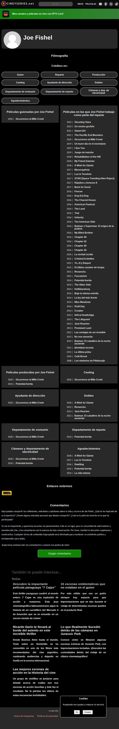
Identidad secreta (83, 347)
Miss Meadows (82, 302)
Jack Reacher (82, 323)
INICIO (80, 4)
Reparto (59, 75)
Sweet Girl (79, 131)
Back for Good (82, 187)
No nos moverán (83, 336)
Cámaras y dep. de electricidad (99, 91)
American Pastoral (84, 204)
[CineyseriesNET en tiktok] (116, 4)
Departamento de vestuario (20, 91)
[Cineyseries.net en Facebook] (106, 4)
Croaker (78, 310)
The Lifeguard (82, 319)
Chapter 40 (80, 237)
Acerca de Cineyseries (24, 716)
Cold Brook (80, 356)
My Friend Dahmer (84, 161)
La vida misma (82, 473)
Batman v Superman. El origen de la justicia (94, 227)
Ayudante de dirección (59, 82)
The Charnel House (85, 200)
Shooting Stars (82, 122)
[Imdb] (6, 493)
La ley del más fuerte (85, 297)
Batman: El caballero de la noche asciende (92, 342)
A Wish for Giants (83, 165)
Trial (76, 213)
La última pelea (82, 352)
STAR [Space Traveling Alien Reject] (94, 178)
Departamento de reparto (59, 91)
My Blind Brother (83, 232)
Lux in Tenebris (82, 174)
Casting (20, 82)
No (77, 712)
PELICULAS (90, 4)
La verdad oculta (83, 254)
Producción (98, 75)
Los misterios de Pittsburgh (89, 360)
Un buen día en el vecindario (90, 144)
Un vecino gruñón (84, 126)
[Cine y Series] (17, 5)
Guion (20, 75)
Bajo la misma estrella (86, 293)
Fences (78, 191)
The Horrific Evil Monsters (88, 135)
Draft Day (79, 306)
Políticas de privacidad (47, 716)
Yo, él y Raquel (82, 263)
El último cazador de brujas (89, 267)
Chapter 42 (80, 241)
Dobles (99, 82)
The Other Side (82, 284)
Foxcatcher (80, 276)
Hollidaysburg (82, 289)
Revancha (80, 271)
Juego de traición (84, 152)
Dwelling (79, 464)
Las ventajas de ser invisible (90, 332)
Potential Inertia (83, 280)
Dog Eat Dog (81, 196)
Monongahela (82, 170)
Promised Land (82, 328)
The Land (79, 209)
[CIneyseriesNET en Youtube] (100, 4)
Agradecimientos (20, 101)
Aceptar (87, 712)
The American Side (84, 222)
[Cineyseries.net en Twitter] (111, 4)
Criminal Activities (84, 258)
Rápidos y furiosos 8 (85, 183)
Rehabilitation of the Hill (87, 157)
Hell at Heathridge (84, 315)
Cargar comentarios (59, 553)
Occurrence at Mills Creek (30, 119)
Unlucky (79, 217)
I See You (79, 148)
